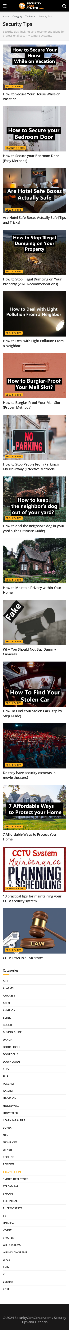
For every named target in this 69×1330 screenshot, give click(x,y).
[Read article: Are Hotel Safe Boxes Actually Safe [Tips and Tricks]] (34, 190)
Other (7, 1149)
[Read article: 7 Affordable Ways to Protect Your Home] (34, 807)
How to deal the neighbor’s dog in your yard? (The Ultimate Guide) (33, 528)
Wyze (6, 1259)
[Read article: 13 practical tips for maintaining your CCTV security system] (34, 869)
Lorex (7, 1127)
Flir (5, 1076)
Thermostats (12, 1208)
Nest (6, 1135)
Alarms (8, 988)
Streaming (10, 1186)
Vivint (7, 1230)
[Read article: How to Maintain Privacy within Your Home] (34, 560)
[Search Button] (64, 6)
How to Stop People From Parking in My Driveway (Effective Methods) (31, 466)
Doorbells (11, 1054)
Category (17, 16)
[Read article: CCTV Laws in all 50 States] (34, 931)
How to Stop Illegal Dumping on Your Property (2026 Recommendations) (32, 281)
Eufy (6, 1069)
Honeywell (11, 1106)
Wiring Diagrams (15, 1252)
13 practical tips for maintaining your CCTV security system (32, 898)
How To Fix (11, 1113)
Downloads (11, 1061)
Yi (4, 1274)
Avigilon (9, 1010)
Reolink (8, 1157)
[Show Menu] (5, 6)
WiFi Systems (12, 1245)
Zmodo (8, 1281)
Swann (8, 1193)
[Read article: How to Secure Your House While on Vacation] (34, 67)
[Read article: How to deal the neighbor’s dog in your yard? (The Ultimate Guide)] (34, 499)
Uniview (8, 1223)
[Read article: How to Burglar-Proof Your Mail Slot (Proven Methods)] (34, 375)
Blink (7, 1017)
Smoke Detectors (15, 1179)
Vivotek (8, 1237)
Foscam (8, 1083)
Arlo (6, 1003)
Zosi (6, 1289)
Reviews (8, 1164)
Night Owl (10, 1142)
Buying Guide (12, 1032)
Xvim (6, 1267)
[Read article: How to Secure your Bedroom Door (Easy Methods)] (34, 128)
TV (4, 1216)
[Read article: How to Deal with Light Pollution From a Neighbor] (34, 314)
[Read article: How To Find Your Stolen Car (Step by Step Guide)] (34, 684)
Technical (30, 16)
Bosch (7, 1025)
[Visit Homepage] (34, 5)
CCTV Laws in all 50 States (23, 957)
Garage (8, 1091)
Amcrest (9, 995)
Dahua (7, 1039)
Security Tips (45, 16)
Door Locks (11, 1047)
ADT (5, 981)
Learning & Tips (15, 147)
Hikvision (9, 1098)
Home (6, 16)
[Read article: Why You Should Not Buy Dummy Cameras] (34, 622)
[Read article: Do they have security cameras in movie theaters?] (34, 745)
